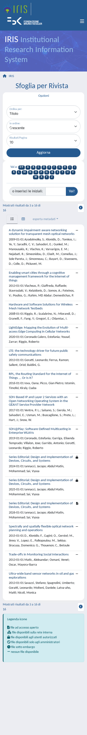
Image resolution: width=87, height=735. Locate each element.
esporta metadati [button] (44, 219)
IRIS (11, 76)
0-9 (21, 167)
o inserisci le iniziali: (27, 191)
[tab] (12, 219)
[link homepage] (17, 9)
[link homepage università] (26, 21)
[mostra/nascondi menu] (82, 21)
